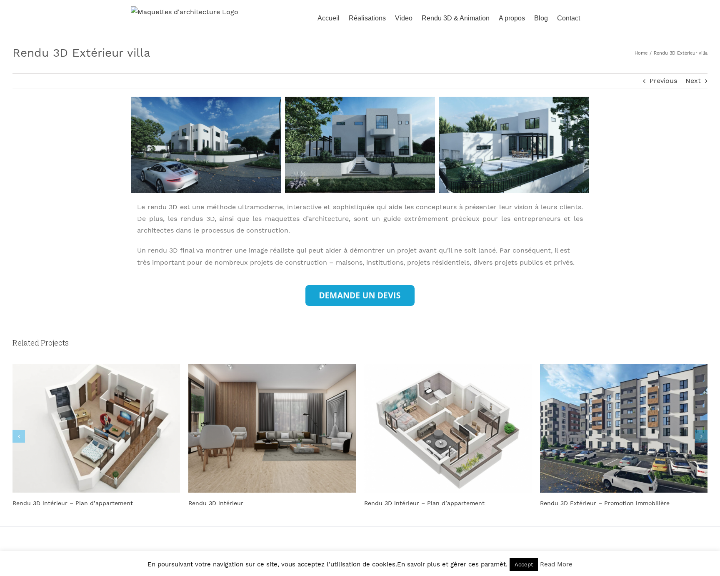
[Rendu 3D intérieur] (272, 428)
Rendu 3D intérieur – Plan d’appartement (72, 503)
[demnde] (360, 288)
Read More (556, 564)
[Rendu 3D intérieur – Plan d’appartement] (96, 428)
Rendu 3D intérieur (215, 503)
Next (693, 81)
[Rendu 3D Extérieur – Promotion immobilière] (624, 428)
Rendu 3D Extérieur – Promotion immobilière (605, 503)
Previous (663, 81)
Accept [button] (524, 564)
